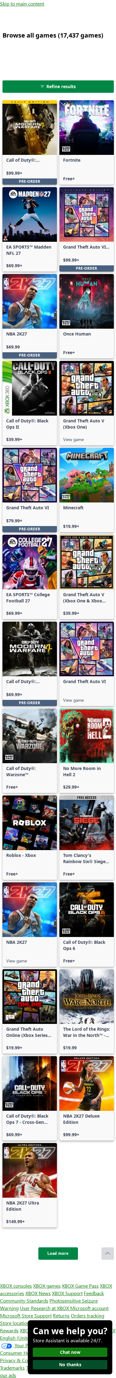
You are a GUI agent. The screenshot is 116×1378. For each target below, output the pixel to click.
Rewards (9, 1330)
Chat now (70, 1352)
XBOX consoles (16, 1285)
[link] (29, 142)
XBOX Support (67, 1293)
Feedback (94, 1293)
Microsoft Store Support (26, 1315)
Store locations (16, 1323)
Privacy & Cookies (19, 1360)
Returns (61, 1315)
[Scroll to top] (107, 1253)
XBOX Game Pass (80, 1285)
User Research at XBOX (45, 1308)
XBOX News (38, 1293)
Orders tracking (87, 1315)
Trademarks (12, 1367)
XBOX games (47, 1285)
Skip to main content (22, 3)
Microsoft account (89, 1308)
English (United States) (24, 1338)
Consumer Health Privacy (27, 1352)
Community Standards (24, 1300)
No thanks (70, 1364)
